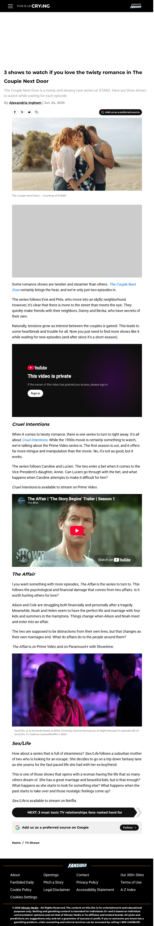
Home (16, 843)
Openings (51, 875)
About (15, 875)
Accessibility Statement (95, 890)
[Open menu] (10, 6)
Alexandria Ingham (25, 103)
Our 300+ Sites (132, 875)
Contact (82, 875)
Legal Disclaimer (57, 890)
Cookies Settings (23, 897)
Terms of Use (131, 882)
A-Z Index (128, 890)
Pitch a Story (54, 882)
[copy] (36, 112)
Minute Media (29, 907)
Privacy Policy (87, 882)
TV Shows (32, 843)
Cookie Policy (20, 890)
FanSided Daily (22, 882)
